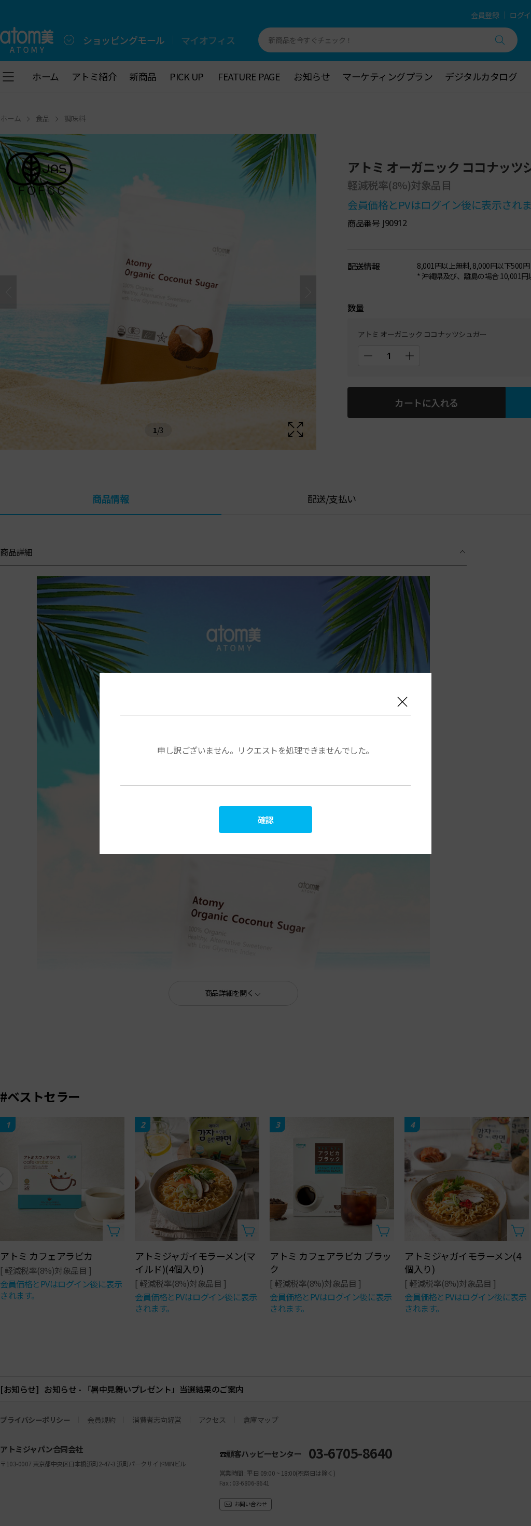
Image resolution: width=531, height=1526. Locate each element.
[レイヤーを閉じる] (402, 701)
